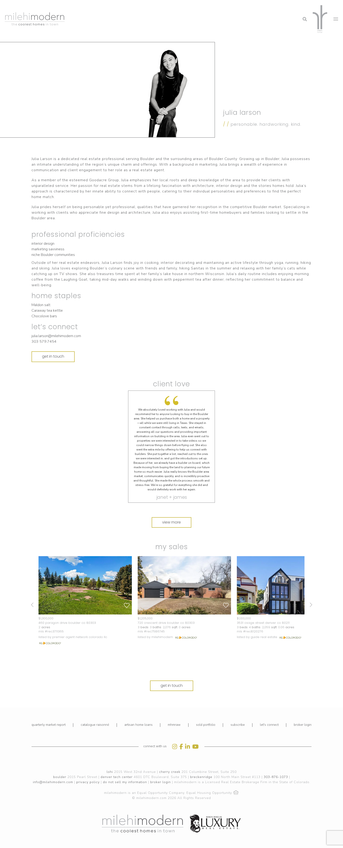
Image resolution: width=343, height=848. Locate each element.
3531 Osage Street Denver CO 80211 (263, 623)
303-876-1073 (276, 777)
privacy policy (88, 782)
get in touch (53, 356)
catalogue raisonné (95, 724)
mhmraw (174, 724)
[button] (267, 5)
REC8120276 (254, 631)
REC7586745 (156, 631)
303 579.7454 (44, 341)
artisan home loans (138, 724)
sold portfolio (205, 724)
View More (171, 522)
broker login (303, 724)
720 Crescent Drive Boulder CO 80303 (166, 623)
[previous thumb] (33, 604)
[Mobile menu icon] (335, 19)
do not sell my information (125, 782)
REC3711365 (55, 631)
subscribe (238, 724)
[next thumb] (310, 604)
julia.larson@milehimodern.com (56, 336)
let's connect (269, 724)
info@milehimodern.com (53, 782)
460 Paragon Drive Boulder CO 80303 (67, 623)
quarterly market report (49, 724)
